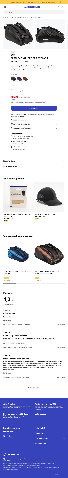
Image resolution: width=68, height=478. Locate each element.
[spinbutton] (17, 91)
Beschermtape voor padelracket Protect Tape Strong (17, 215)
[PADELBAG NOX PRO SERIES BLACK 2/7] (50, 34)
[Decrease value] (13, 91)
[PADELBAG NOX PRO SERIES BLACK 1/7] (18, 34)
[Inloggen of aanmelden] (59, 7)
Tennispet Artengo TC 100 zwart (45, 214)
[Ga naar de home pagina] (32, 7)
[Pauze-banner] (60, 2)
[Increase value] (21, 91)
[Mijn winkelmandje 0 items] (63, 7)
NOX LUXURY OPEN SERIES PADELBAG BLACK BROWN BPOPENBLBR (47, 273)
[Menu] (5, 7)
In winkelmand (34, 108)
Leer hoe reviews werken (10, 306)
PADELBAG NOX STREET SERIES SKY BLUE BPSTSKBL (17, 273)
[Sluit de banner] (63, 2)
